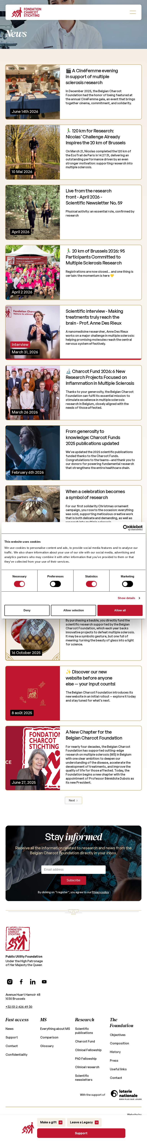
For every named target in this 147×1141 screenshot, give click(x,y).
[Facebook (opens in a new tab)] (21, 982)
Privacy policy (100, 892)
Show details (126, 598)
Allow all (120, 610)
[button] (133, 12)
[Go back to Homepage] (26, 12)
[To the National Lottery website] (126, 1095)
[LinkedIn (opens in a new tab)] (33, 982)
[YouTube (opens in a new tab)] (44, 982)
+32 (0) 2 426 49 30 (19, 1007)
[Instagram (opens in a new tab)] (10, 982)
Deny (27, 610)
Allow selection (73, 610)
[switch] (55, 584)
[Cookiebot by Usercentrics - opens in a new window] (126, 528)
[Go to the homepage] (18, 939)
